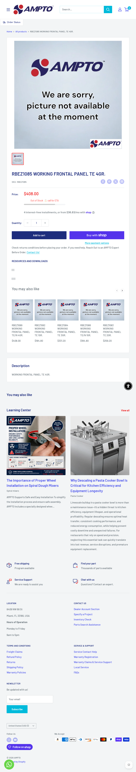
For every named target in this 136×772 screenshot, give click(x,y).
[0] (127, 9)
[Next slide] (122, 291)
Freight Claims (14, 651)
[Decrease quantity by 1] (27, 222)
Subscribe (17, 709)
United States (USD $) (18, 725)
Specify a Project (83, 614)
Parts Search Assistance (87, 624)
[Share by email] (122, 181)
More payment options (97, 242)
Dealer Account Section (87, 609)
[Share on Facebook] (103, 181)
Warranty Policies (16, 672)
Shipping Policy (15, 667)
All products (21, 31)
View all (125, 410)
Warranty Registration (86, 656)
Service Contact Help (85, 651)
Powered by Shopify (16, 761)
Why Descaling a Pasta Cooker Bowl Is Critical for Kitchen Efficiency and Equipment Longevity (98, 485)
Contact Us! (33, 252)
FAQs (76, 672)
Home (9, 31)
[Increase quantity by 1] (45, 222)
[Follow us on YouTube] (15, 740)
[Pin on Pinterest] (109, 181)
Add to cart (39, 235)
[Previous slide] (117, 291)
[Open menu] (8, 9)
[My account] (120, 9)
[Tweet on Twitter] (115, 181)
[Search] (108, 9)
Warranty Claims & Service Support (93, 662)
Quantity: (17, 222)
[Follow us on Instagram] (9, 740)
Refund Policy (14, 656)
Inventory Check (82, 619)
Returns (11, 662)
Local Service (81, 667)
